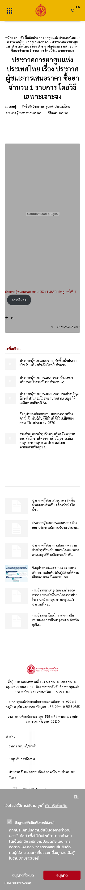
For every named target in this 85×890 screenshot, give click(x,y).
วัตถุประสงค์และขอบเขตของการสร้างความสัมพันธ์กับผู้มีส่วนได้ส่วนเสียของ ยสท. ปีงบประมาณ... (55, 572)
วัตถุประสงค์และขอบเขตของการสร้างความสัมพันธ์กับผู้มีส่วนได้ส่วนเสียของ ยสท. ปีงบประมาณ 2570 (47, 418)
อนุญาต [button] (62, 875)
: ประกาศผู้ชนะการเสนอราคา (43, 40)
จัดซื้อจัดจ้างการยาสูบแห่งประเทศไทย (48, 38)
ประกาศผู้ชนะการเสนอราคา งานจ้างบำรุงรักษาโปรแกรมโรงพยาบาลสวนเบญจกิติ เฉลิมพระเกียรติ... (56, 550)
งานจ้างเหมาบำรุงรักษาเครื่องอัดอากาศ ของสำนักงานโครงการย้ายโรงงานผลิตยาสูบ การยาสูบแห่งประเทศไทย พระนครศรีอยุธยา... (47, 440)
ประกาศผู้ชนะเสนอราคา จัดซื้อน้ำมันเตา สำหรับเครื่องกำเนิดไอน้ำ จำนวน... (48, 362)
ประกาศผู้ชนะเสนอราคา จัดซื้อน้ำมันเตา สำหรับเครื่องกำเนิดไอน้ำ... (53, 505)
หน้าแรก (11, 38)
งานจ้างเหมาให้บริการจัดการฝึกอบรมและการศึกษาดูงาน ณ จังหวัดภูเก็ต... (55, 620)
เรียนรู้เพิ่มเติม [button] (56, 806)
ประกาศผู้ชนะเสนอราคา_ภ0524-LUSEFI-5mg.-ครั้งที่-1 (40, 291)
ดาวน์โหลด (19, 300)
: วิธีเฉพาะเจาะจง (57, 113)
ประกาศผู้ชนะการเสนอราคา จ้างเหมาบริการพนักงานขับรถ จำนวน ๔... (46, 379)
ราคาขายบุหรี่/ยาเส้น (22, 746)
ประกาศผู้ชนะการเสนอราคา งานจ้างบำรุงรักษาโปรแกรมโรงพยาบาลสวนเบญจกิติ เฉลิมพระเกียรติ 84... (49, 398)
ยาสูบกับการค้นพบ (21, 759)
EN (76, 796)
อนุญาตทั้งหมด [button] (23, 875)
